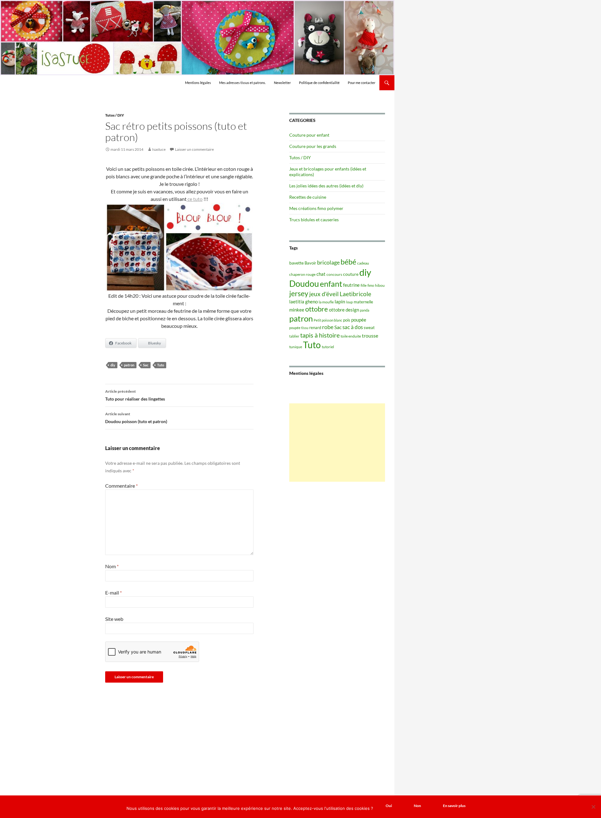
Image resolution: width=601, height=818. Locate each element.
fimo (370, 285)
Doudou (304, 284)
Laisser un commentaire (194, 149)
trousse (370, 335)
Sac (145, 365)
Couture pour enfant (309, 135)
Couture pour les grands (312, 146)
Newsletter (282, 83)
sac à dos (352, 327)
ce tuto (195, 199)
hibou (380, 285)
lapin (340, 301)
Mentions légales (198, 83)
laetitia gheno (303, 301)
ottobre (316, 309)
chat (321, 274)
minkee (296, 309)
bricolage (328, 262)
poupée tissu (298, 328)
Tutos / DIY (114, 115)
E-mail (113, 592)
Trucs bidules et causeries (314, 219)
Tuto (160, 365)
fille (364, 285)
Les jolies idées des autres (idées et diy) (326, 185)
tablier (294, 336)
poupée (358, 319)
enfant (331, 283)
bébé (348, 261)
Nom (112, 566)
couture (350, 274)
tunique (295, 346)
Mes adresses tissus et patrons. (242, 83)
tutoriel (328, 347)
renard (315, 327)
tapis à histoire (320, 335)
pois (346, 319)
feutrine (351, 285)
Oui (389, 805)
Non (417, 805)
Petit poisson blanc (328, 320)
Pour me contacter (361, 83)
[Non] (593, 807)
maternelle (363, 301)
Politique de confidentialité (319, 83)
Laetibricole (355, 293)
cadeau (363, 263)
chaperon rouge (302, 274)
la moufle (326, 302)
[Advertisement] (337, 442)
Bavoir (310, 262)
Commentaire (121, 486)
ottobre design (344, 309)
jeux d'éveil (324, 293)
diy (112, 365)
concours (334, 274)
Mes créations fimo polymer (316, 208)
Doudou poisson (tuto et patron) (136, 418)
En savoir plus (454, 805)
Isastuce (159, 149)
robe (327, 327)
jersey (298, 293)
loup (349, 302)
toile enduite (351, 336)
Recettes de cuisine (307, 197)
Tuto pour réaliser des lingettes (135, 395)
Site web (114, 619)
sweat (369, 327)
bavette (296, 262)
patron (129, 365)
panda (364, 310)
